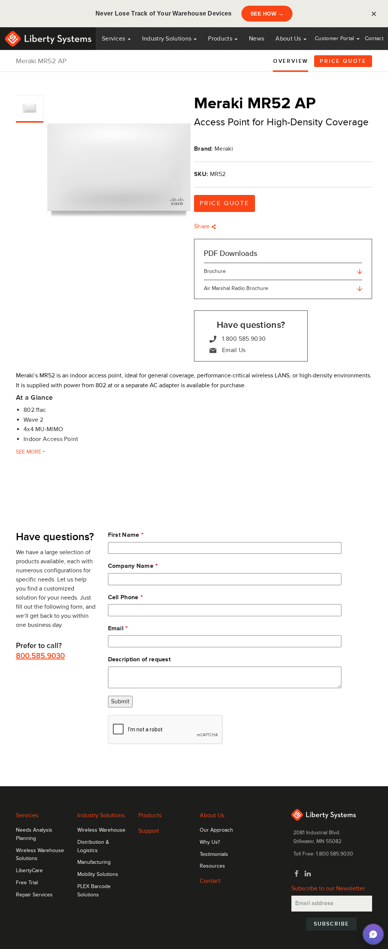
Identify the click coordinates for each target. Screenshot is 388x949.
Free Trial (27, 883)
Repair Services (34, 895)
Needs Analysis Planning (34, 834)
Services (114, 38)
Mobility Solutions (97, 874)
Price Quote (343, 61)
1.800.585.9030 (244, 339)
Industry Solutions (167, 38)
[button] (373, 934)
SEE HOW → (267, 14)
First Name (123, 535)
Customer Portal (335, 38)
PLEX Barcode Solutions (94, 891)
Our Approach (216, 830)
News (256, 38)
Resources (212, 866)
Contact (374, 38)
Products (149, 815)
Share (202, 226)
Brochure (215, 271)
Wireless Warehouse (101, 830)
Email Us (234, 350)
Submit (120, 701)
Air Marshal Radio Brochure (236, 288)
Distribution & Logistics (93, 846)
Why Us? (210, 842)
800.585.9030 (40, 656)
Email (116, 628)
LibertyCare (29, 871)
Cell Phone (123, 597)
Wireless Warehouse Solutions (40, 855)
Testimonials (214, 854)
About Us (289, 38)
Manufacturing (94, 862)
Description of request (139, 659)
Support (148, 831)
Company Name (131, 566)
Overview (290, 61)
